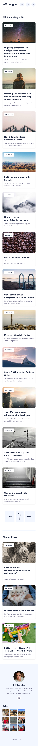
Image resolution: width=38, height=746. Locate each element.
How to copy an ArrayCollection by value (16, 219)
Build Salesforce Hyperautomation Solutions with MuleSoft (17, 570)
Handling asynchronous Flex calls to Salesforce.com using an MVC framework (17, 96)
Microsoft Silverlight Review (17, 334)
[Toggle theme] (28, 4)
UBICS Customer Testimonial (17, 257)
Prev (10, 516)
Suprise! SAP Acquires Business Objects (19, 374)
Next (29, 516)
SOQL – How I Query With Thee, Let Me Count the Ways (18, 649)
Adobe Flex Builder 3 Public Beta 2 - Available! (17, 454)
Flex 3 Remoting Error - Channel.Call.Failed (15, 138)
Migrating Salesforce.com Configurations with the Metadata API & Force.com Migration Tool (17, 52)
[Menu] (33, 4)
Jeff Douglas (9, 4)
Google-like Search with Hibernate (15, 494)
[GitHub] (19, 698)
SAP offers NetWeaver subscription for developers (17, 414)
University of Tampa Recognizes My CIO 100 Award (19, 296)
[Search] (22, 4)
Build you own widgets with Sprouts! (17, 178)
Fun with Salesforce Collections (19, 610)
